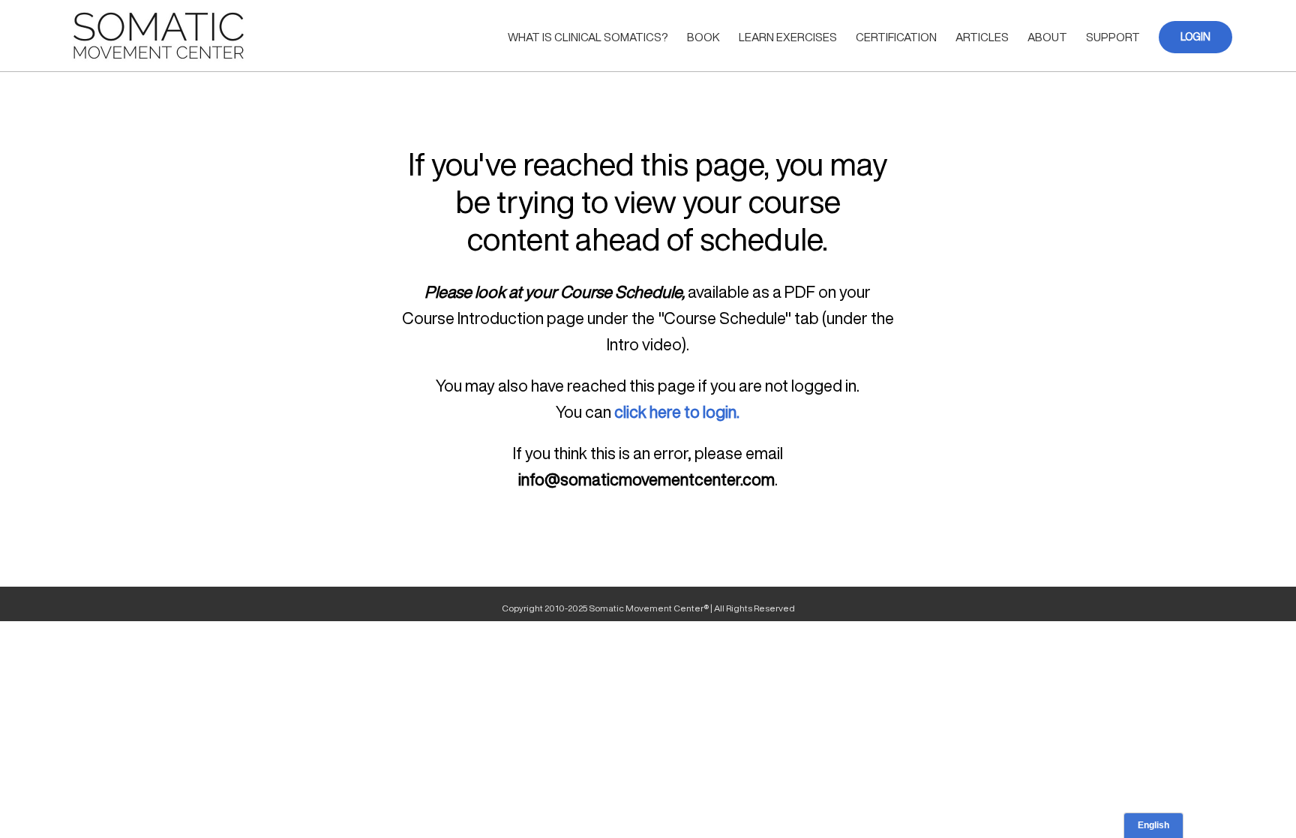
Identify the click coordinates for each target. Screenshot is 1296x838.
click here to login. (677, 412)
